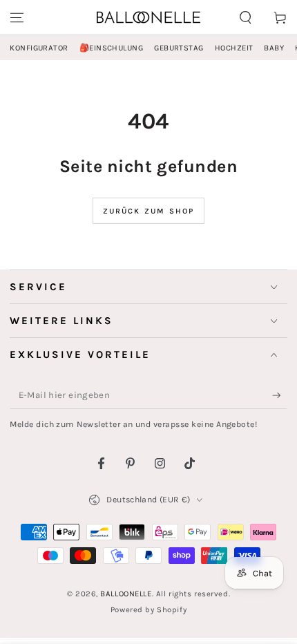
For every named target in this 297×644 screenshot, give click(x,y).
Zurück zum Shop (149, 211)
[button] (245, 17)
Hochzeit (234, 48)
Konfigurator (39, 48)
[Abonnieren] (279, 395)
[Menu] (17, 17)
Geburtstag (179, 48)
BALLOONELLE (125, 593)
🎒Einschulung (111, 48)
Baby (274, 48)
